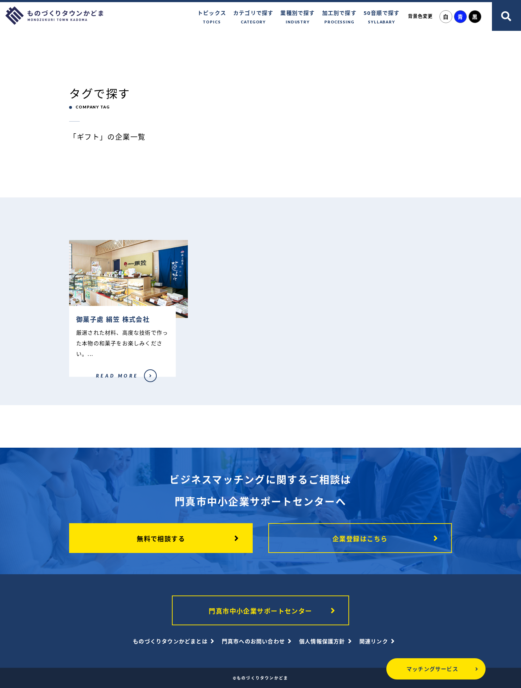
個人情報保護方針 (322, 641)
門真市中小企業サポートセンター (260, 611)
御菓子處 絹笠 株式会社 (89, 380)
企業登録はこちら (360, 539)
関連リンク (373, 641)
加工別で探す (339, 16)
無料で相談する (161, 539)
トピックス (211, 16)
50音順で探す (381, 16)
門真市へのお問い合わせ (253, 641)
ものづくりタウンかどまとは (170, 641)
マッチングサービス (432, 668)
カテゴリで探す (253, 16)
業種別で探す (297, 16)
